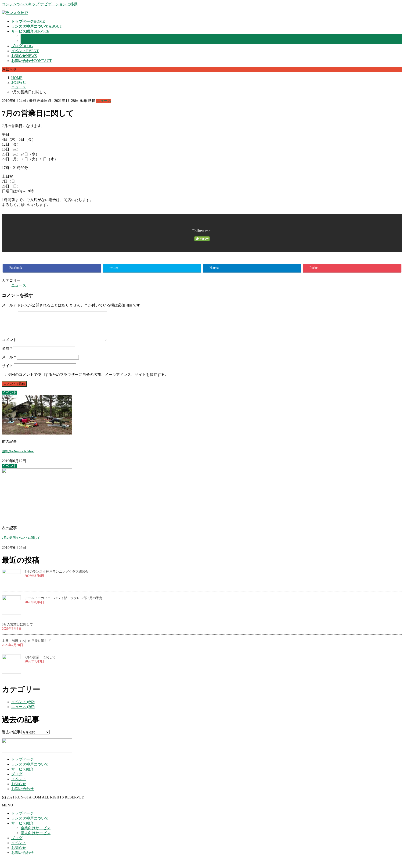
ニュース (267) (23, 707)
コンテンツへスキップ (20, 4)
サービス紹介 (22, 769)
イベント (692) (23, 702)
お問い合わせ (22, 789)
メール (9, 357)
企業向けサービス (35, 36)
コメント (9, 340)
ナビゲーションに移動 (59, 4)
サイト (7, 366)
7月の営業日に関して (40, 657)
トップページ (22, 759)
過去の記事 (11, 732)
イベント (18, 779)
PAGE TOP (391, 828)
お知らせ (18, 784)
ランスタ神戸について (30, 764)
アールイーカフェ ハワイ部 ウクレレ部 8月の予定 (63, 598)
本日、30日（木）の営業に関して (26, 641)
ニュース (103, 101)
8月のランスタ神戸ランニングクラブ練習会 (56, 571)
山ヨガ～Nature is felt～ (18, 451)
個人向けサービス (35, 41)
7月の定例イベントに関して (21, 537)
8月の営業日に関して (17, 624)
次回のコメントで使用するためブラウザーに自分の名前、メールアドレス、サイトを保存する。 (87, 375)
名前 (7, 348)
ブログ (16, 774)
